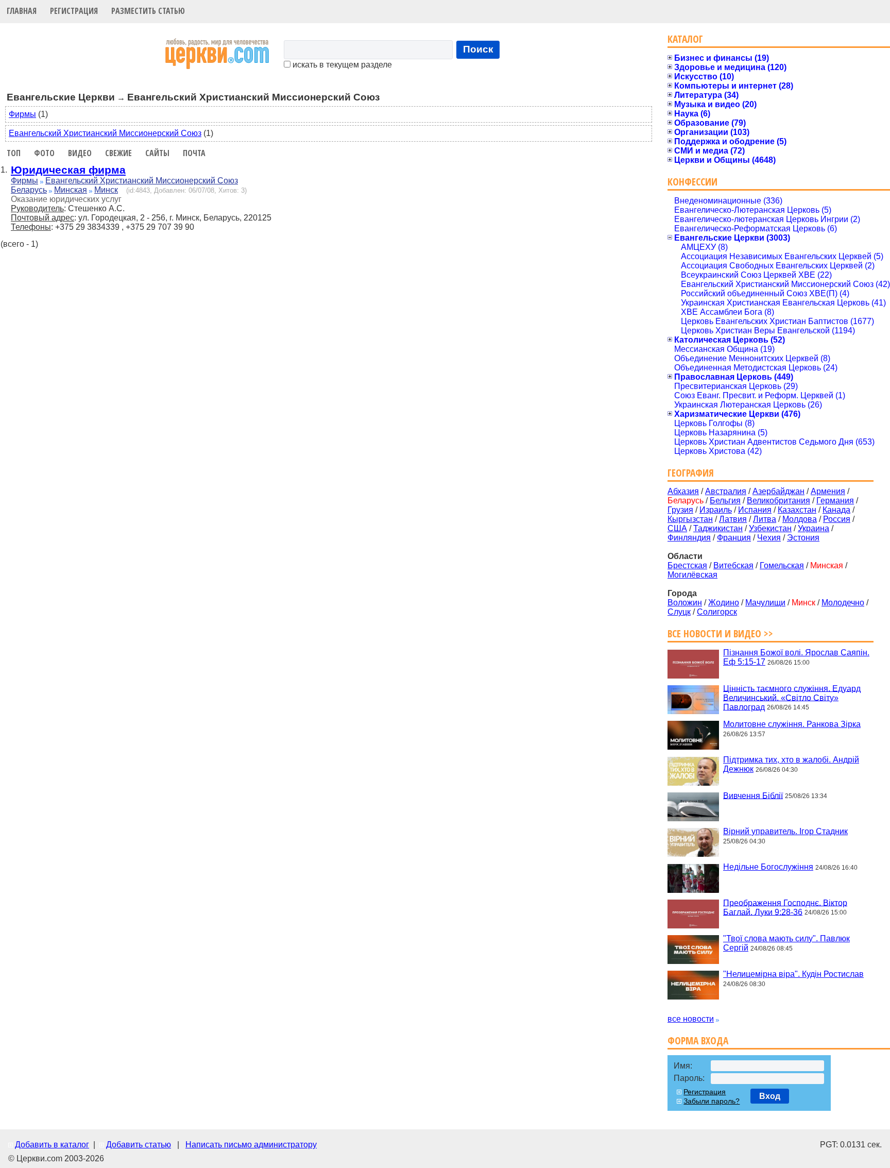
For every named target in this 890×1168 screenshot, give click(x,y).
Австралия (725, 491)
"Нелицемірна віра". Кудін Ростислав (793, 974)
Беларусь (29, 189)
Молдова (799, 519)
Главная (22, 10)
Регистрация (74, 10)
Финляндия (689, 537)
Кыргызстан (690, 519)
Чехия (769, 537)
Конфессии (692, 182)
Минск (106, 189)
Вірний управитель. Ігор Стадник (785, 831)
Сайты (157, 153)
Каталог (685, 39)
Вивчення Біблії (753, 795)
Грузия (680, 509)
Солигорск (717, 611)
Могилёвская (692, 574)
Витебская (733, 565)
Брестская (687, 565)
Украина (813, 528)
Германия (835, 500)
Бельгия (725, 500)
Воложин (685, 602)
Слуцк (679, 611)
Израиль (715, 509)
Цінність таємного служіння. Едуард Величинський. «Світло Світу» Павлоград (792, 697)
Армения (828, 491)
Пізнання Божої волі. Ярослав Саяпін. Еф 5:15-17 (796, 657)
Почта (194, 153)
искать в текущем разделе (341, 64)
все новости (691, 1018)
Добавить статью (138, 1144)
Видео (80, 153)
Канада (836, 509)
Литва (764, 519)
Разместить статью (148, 10)
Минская (70, 189)
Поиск (478, 49)
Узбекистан (770, 528)
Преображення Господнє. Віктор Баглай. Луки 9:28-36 (785, 907)
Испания (755, 509)
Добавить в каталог (52, 1144)
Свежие (118, 153)
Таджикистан (718, 528)
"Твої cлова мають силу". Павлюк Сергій (786, 943)
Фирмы (22, 114)
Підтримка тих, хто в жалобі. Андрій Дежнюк (791, 764)
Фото (44, 153)
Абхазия (683, 491)
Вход (769, 1096)
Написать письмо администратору (251, 1144)
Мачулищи (765, 602)
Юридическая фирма (68, 170)
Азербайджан (778, 491)
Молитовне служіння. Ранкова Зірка (792, 724)
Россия (836, 519)
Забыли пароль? (711, 1101)
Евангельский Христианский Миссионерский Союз (105, 133)
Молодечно (842, 602)
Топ (14, 153)
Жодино (723, 602)
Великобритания (778, 500)
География (691, 473)
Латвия (733, 519)
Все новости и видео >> (720, 633)
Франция (734, 537)
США (677, 528)
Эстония (803, 537)
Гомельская (782, 565)
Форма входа (698, 1040)
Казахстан (797, 509)
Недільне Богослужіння (768, 866)
